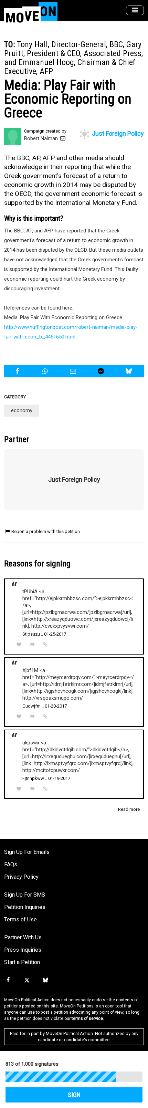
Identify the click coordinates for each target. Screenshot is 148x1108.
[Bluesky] (45, 980)
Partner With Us (23, 937)
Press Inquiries (22, 950)
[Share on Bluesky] (130, 371)
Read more (129, 809)
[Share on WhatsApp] (46, 371)
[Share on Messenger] (102, 371)
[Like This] (18, 645)
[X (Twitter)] (26, 980)
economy (21, 410)
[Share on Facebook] (18, 371)
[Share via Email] (74, 371)
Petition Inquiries (24, 907)
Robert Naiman (41, 138)
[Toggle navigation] (135, 10)
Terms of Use (20, 919)
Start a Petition (22, 962)
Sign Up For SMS (24, 894)
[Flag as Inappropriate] (32, 645)
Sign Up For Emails (27, 852)
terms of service (87, 1018)
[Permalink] (45, 644)
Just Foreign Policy (117, 133)
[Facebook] (8, 980)
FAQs (10, 864)
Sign (74, 1095)
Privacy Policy (21, 877)
